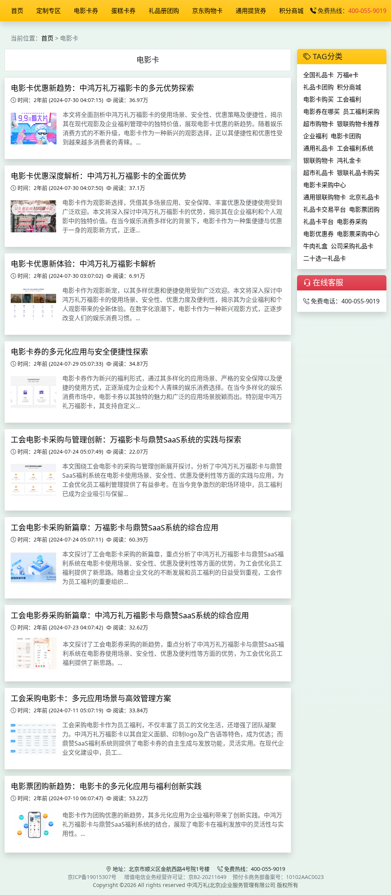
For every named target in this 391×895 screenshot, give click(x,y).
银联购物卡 (318, 160)
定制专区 (48, 10)
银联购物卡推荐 (358, 124)
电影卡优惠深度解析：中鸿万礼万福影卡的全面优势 (98, 176)
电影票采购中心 (358, 234)
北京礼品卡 (364, 197)
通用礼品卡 (318, 148)
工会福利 (349, 99)
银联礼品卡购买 (358, 173)
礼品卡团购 (318, 87)
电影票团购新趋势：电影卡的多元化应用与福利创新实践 (106, 786)
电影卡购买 (318, 99)
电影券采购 (352, 221)
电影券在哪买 (321, 111)
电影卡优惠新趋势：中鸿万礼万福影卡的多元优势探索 (102, 88)
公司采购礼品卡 (352, 246)
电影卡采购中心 (324, 185)
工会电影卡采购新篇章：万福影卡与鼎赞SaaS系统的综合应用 (114, 527)
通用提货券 (251, 10)
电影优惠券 (318, 234)
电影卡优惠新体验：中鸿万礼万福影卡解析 (83, 264)
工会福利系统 (355, 148)
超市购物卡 (318, 124)
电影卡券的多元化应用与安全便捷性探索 (79, 352)
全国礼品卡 (318, 75)
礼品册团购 (164, 10)
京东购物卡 (207, 10)
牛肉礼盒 (315, 246)
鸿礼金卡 (349, 160)
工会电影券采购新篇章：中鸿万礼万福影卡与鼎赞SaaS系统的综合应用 (130, 615)
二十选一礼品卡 (324, 258)
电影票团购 (364, 209)
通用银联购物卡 (324, 197)
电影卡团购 (346, 136)
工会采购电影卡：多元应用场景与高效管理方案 (91, 698)
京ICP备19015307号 (92, 876)
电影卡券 (86, 10)
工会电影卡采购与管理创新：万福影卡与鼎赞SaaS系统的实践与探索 (126, 440)
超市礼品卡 (318, 173)
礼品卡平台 (318, 221)
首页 (17, 10)
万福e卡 (348, 75)
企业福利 (315, 136)
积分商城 (291, 10)
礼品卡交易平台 (324, 209)
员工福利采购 (361, 111)
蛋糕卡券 (123, 10)
